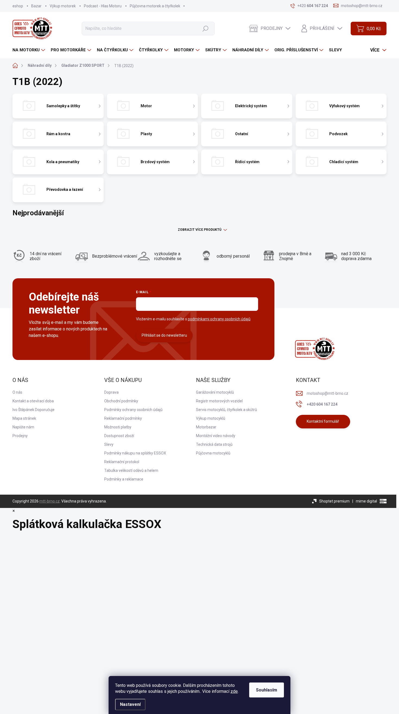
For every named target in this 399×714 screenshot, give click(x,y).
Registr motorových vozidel (219, 401)
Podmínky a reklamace (123, 479)
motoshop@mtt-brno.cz (327, 393)
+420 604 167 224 (322, 404)
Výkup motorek (63, 6)
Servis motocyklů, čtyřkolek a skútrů (226, 409)
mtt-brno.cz (49, 501)
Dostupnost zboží (119, 436)
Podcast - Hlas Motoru (103, 6)
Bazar (36, 6)
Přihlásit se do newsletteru (164, 335)
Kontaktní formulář (323, 421)
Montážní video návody (215, 436)
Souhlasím (266, 690)
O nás (17, 392)
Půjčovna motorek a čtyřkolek (155, 6)
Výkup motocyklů (210, 418)
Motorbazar (206, 427)
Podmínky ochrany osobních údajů (133, 409)
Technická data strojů (214, 444)
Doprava (111, 392)
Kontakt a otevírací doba (33, 401)
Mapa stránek (24, 418)
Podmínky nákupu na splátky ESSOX (135, 453)
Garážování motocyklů (215, 392)
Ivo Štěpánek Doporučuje (33, 409)
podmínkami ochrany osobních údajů (219, 319)
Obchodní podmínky (121, 401)
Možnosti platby (117, 427)
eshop (17, 6)
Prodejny (20, 436)
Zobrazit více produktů (199, 230)
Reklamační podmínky (123, 418)
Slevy (108, 444)
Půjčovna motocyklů (213, 453)
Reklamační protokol (121, 462)
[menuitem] (29, 50)
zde (234, 691)
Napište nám (23, 427)
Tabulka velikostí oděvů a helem (131, 470)
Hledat (205, 28)
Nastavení (130, 704)
